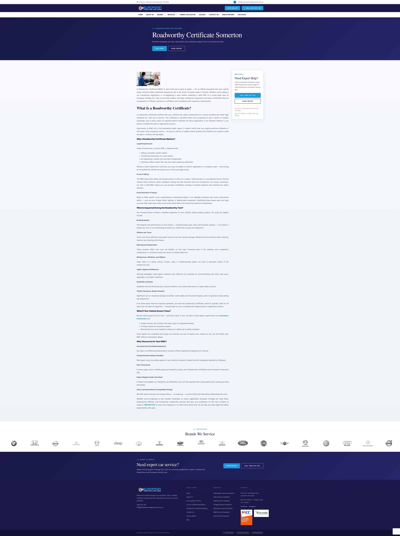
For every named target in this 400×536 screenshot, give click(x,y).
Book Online (232, 8)
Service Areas (191, 516)
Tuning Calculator (187, 14)
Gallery (202, 14)
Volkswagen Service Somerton (224, 493)
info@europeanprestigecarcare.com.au (250, 2)
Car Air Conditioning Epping (195, 504)
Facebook (244, 506)
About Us (150, 14)
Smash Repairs (228, 14)
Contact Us (214, 14)
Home (140, 14)
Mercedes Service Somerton (223, 508)
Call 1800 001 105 (253, 8)
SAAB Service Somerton (222, 501)
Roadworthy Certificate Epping (196, 508)
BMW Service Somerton (222, 512)
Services (171, 14)
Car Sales (242, 14)
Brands (160, 14)
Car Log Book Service (193, 501)
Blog (187, 520)
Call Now (159, 48)
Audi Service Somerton (221, 516)
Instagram (252, 506)
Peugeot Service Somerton (223, 504)
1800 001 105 (149, 405)
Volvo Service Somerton (222, 497)
